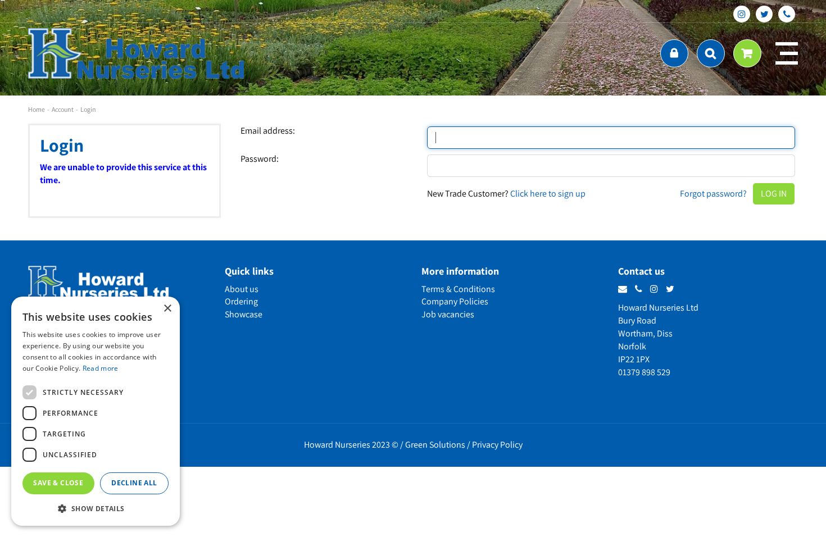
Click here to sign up (548, 193)
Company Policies (454, 301)
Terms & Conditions (458, 289)
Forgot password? (713, 193)
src (711, 53)
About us (241, 289)
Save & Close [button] (58, 483)
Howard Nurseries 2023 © (351, 444)
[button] (95, 508)
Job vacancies (447, 314)
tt (764, 14)
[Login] (674, 53)
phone (786, 14)
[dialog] (95, 411)
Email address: (267, 130)
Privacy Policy (497, 444)
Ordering (241, 301)
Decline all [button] (134, 483)
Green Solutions (435, 444)
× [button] (167, 308)
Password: (259, 158)
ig (741, 14)
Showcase (243, 314)
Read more (101, 368)
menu (786, 53)
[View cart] (747, 53)
